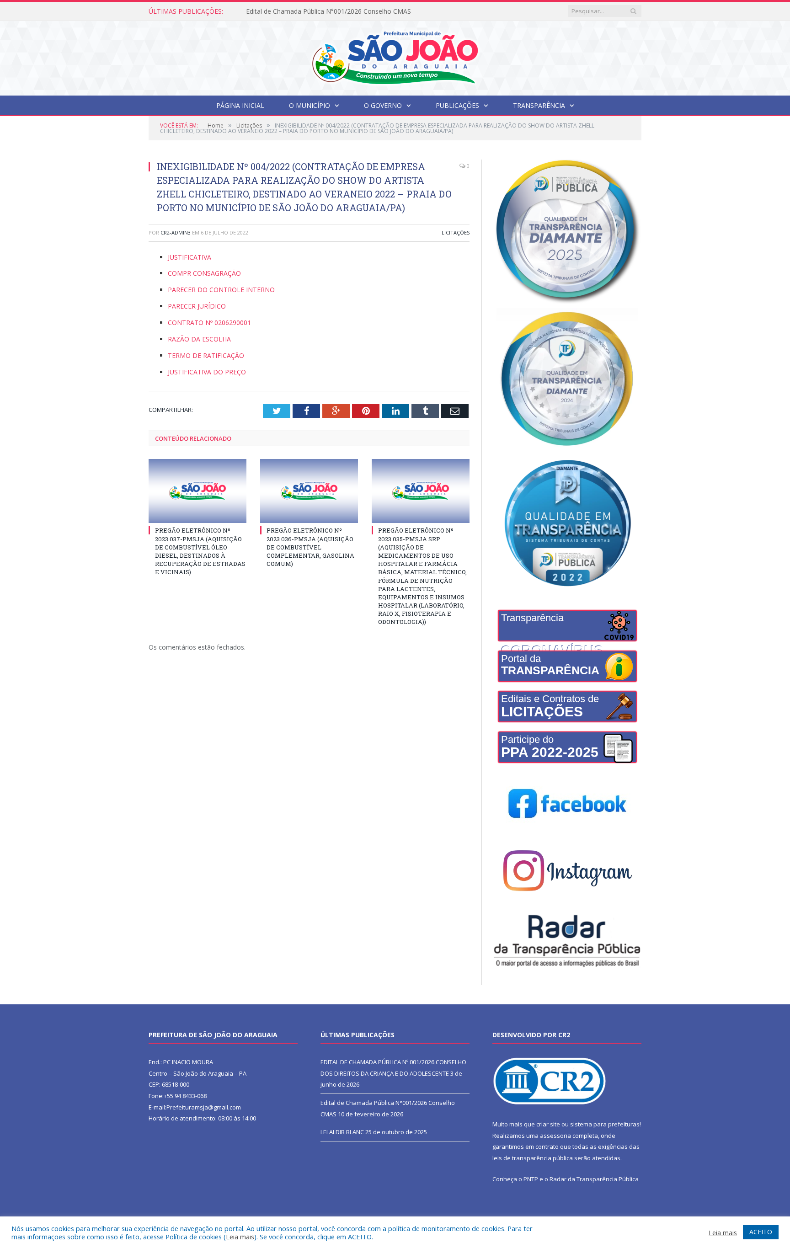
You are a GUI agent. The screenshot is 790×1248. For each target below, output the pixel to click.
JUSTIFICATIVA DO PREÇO (207, 372)
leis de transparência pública (532, 1158)
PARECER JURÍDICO (197, 306)
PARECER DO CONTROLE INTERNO (221, 289)
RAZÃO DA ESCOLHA (199, 339)
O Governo (383, 105)
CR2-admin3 (175, 232)
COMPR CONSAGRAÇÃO (204, 273)
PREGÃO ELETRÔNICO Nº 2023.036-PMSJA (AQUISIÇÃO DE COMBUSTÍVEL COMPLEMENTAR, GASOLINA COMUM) (310, 547)
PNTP (530, 1179)
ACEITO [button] (760, 1231)
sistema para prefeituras (605, 1124)
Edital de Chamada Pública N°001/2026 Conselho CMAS (328, 11)
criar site (548, 1124)
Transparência (539, 105)
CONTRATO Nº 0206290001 (209, 322)
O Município (309, 105)
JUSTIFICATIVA (189, 257)
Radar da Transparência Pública (594, 1179)
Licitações (456, 232)
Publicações (457, 105)
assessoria (555, 1135)
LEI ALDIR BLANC (342, 1132)
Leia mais (240, 1236)
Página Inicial (240, 105)
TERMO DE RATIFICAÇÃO (206, 355)
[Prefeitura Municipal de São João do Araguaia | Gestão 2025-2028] (395, 56)
